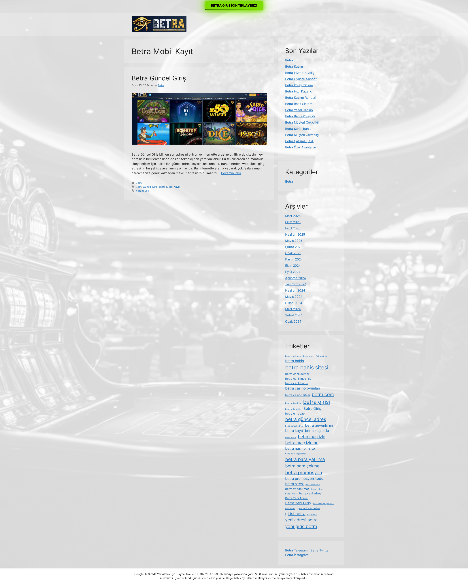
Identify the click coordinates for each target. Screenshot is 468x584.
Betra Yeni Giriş (298, 503)
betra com (323, 394)
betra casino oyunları (302, 388)
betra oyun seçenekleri (295, 454)
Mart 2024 (293, 309)
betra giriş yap (295, 413)
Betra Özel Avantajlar (300, 147)
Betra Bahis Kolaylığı (300, 116)
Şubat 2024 (294, 315)
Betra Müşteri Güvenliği (302, 135)
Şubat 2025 (293, 247)
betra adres (308, 356)
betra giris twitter (293, 409)
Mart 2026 (293, 216)
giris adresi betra (308, 508)
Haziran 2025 (295, 234)
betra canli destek (297, 374)
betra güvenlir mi (319, 425)
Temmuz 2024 (295, 284)
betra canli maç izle (298, 378)
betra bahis (294, 361)
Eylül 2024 (293, 272)
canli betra (290, 508)
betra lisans (290, 437)
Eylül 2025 (292, 228)
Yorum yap (142, 190)
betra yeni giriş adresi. (323, 503)
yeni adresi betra (301, 519)
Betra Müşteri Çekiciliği (302, 122)
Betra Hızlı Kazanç (298, 91)
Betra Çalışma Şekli (299, 141)
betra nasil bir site (300, 448)
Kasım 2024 (294, 259)
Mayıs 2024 (293, 296)
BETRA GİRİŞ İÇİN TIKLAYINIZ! (234, 5)
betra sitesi (294, 484)
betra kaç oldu (317, 430)
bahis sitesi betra (293, 356)
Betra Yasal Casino (299, 110)
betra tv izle (316, 489)
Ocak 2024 (293, 321)
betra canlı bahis (296, 383)
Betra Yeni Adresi (296, 498)
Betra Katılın (294, 66)
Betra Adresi (321, 356)
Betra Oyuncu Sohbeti (301, 79)
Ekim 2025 (293, 222)
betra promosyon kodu (304, 478)
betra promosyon (303, 472)
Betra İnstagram (297, 555)
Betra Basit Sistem (298, 104)
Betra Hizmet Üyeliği (300, 73)
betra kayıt (294, 430)
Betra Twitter (291, 494)
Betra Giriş (312, 408)
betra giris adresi (293, 403)
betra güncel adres (305, 419)
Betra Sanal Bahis (298, 129)
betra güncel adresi (294, 426)
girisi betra (295, 513)
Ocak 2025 (293, 253)
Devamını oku (231, 173)
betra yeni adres (310, 493)
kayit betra (312, 514)
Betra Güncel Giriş (159, 78)
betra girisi (316, 402)
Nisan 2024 (293, 303)
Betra (139, 182)
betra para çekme (302, 465)
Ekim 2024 (293, 265)
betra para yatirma (305, 459)
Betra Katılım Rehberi (300, 97)
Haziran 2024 (295, 290)
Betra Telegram (312, 484)
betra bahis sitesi (306, 367)
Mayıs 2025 (293, 241)
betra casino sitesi (297, 395)
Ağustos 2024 (295, 278)
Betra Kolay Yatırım (299, 85)
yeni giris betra (301, 526)
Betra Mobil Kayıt (169, 186)
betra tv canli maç (297, 489)
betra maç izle (311, 436)
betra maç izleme (301, 442)
